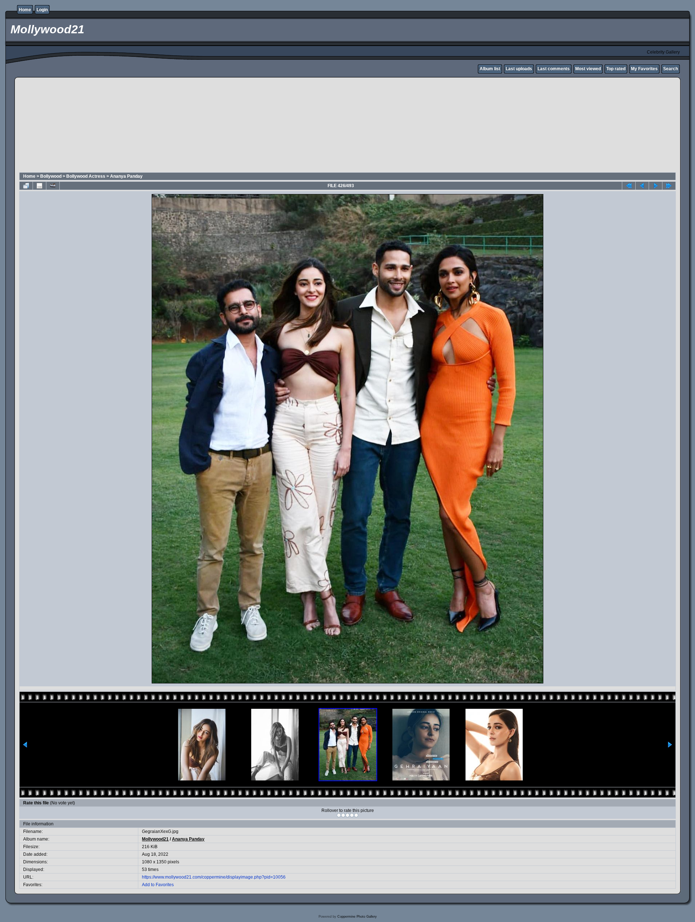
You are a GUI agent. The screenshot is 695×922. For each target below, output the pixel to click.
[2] (343, 815)
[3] (347, 815)
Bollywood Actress (85, 176)
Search (670, 68)
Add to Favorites (158, 884)
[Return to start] (628, 186)
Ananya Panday (126, 176)
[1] (339, 815)
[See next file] (655, 186)
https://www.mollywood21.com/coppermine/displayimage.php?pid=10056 (214, 877)
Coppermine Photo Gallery (357, 916)
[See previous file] (642, 186)
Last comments (554, 68)
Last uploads (519, 68)
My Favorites (644, 68)
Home (25, 9)
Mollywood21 (155, 839)
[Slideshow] (52, 186)
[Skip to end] (668, 186)
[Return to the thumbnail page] (26, 186)
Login (42, 9)
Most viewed (588, 68)
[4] (352, 815)
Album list (490, 68)
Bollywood (51, 176)
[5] (356, 815)
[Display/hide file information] (39, 186)
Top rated (616, 68)
